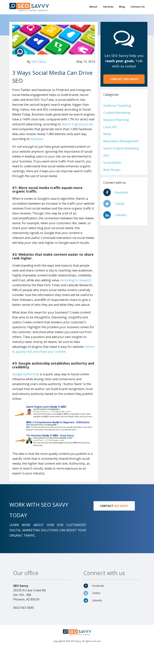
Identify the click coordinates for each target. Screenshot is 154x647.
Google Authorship (25, 374)
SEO (106, 155)
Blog (122, 6)
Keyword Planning (116, 120)
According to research (75, 280)
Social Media (112, 163)
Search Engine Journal (77, 124)
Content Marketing (116, 113)
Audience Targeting (117, 105)
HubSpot (36, 139)
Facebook (121, 192)
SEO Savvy (39, 62)
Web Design (111, 170)
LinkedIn (121, 215)
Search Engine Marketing (121, 148)
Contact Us (138, 6)
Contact (124, 79)
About (93, 6)
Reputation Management (121, 141)
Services (108, 6)
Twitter (120, 204)
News (107, 134)
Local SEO (110, 127)
